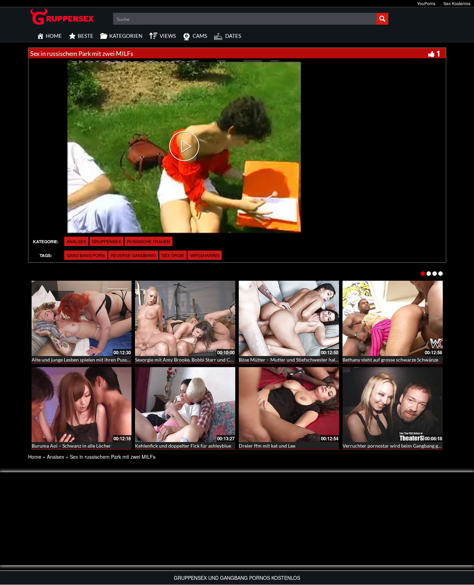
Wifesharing (204, 255)
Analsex (76, 241)
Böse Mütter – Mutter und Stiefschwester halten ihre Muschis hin (309, 360)
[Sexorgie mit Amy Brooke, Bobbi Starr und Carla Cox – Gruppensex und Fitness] (185, 318)
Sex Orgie (173, 255)
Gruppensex (106, 241)
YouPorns (426, 3)
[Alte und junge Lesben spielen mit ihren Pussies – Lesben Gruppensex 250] (82, 318)
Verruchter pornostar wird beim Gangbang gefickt (396, 446)
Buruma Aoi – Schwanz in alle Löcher (71, 446)
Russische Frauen (148, 241)
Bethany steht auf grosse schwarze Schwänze (390, 360)
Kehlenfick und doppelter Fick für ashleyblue (183, 446)
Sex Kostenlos (457, 3)
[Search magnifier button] (382, 19)
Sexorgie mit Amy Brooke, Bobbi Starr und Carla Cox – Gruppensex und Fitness (220, 360)
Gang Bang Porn (86, 255)
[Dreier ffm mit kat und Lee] (289, 404)
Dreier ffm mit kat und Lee (267, 446)
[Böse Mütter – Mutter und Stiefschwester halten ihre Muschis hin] (289, 318)
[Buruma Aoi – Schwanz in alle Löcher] (82, 404)
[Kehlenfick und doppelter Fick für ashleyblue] (185, 404)
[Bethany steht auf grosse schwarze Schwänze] (392, 318)
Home (34, 456)
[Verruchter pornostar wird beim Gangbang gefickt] (392, 404)
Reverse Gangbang (133, 255)
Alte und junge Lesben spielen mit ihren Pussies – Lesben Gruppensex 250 (110, 360)
